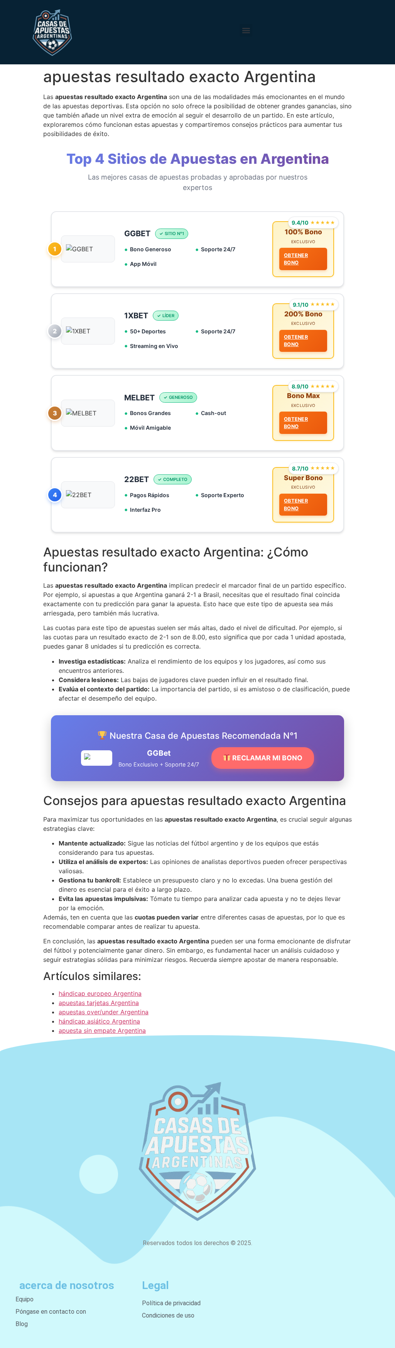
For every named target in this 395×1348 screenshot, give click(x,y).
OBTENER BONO (296, 259)
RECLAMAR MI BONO (266, 758)
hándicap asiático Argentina (99, 1021)
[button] (246, 30)
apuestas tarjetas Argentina (99, 1003)
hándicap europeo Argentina (100, 993)
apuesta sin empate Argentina (102, 1030)
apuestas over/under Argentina (104, 1012)
